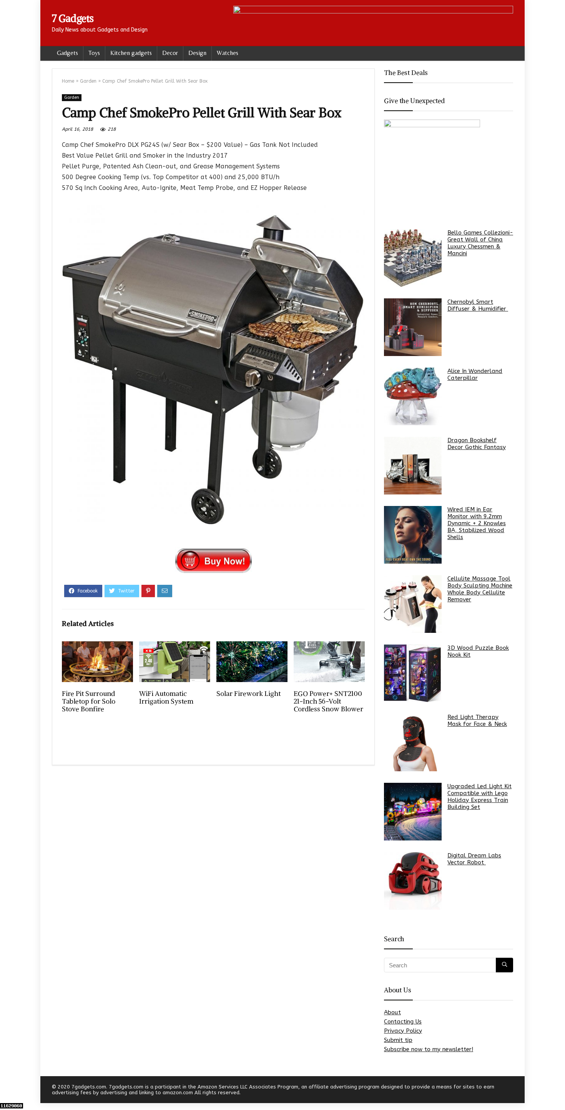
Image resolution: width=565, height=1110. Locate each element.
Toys (94, 53)
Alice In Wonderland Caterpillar (474, 374)
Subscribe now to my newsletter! (428, 1049)
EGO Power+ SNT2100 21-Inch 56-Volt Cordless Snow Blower (328, 701)
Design (197, 53)
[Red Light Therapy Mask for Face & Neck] (413, 742)
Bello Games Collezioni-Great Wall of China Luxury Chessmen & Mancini (480, 243)
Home (68, 81)
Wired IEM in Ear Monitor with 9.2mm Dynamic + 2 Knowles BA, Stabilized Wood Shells (476, 523)
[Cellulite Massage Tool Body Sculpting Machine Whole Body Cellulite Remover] (413, 604)
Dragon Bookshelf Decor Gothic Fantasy (476, 444)
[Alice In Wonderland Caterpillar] (413, 396)
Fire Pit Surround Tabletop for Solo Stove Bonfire (88, 701)
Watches (227, 53)
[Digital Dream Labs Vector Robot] (413, 881)
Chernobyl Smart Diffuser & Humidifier (477, 305)
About (392, 1012)
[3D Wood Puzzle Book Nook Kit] (413, 673)
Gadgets (67, 53)
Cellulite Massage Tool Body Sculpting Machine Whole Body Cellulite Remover (479, 589)
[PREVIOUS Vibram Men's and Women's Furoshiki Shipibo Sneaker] (7, 1091)
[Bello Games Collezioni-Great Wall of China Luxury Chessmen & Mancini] (413, 258)
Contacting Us (403, 1021)
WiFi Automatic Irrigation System (166, 697)
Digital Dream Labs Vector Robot (474, 859)
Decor (170, 53)
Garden (88, 81)
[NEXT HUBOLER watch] (557, 1091)
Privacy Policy (403, 1030)
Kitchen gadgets (131, 53)
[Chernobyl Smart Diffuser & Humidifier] (413, 327)
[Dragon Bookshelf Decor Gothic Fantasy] (413, 465)
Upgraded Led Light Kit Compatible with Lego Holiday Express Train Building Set (479, 796)
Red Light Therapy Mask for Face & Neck (477, 720)
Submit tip (398, 1040)
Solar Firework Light (248, 693)
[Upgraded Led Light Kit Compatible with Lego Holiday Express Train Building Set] (413, 811)
